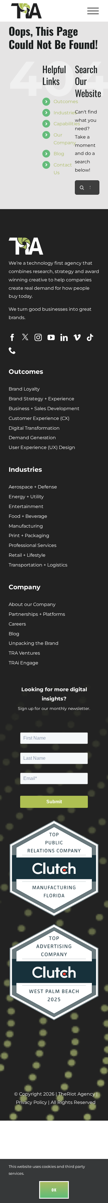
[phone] (12, 350)
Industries (65, 112)
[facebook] (12, 337)
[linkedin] (64, 337)
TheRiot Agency (76, 1094)
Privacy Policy (31, 1102)
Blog (59, 153)
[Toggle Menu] (92, 11)
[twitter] (25, 337)
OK (54, 1190)
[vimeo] (77, 337)
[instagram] (38, 337)
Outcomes (66, 101)
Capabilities (67, 123)
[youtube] (51, 337)
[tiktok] (90, 337)
